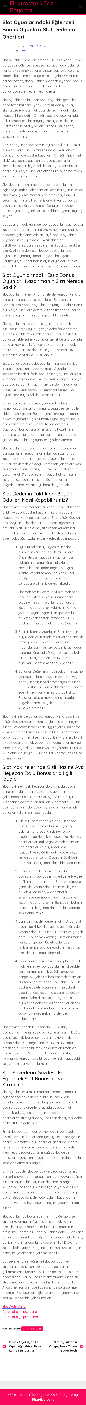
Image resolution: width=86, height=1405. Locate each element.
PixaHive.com (42, 1400)
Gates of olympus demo (20, 1317)
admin (23, 50)
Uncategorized (32, 1328)
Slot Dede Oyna (14, 1306)
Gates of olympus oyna (19, 1312)
